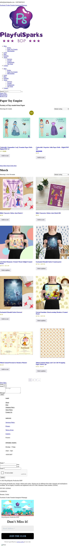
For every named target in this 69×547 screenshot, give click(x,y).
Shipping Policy (10, 407)
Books (9, 48)
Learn (5, 52)
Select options (5, 270)
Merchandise (10, 51)
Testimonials (10, 62)
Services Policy (10, 422)
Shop (5, 46)
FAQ (7, 405)
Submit (2, 477)
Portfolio (6, 56)
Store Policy (9, 410)
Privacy (8, 426)
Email (2, 386)
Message (2, 393)
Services (9, 59)
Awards (9, 60)
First (18, 464)
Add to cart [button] (4, 155)
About (5, 57)
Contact (6, 65)
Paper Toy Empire (12, 49)
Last (18, 466)
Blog (5, 54)
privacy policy (20, 541)
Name (2, 384)
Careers (8, 434)
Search (2, 91)
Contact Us (9, 412)
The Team (10, 64)
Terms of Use (9, 430)
